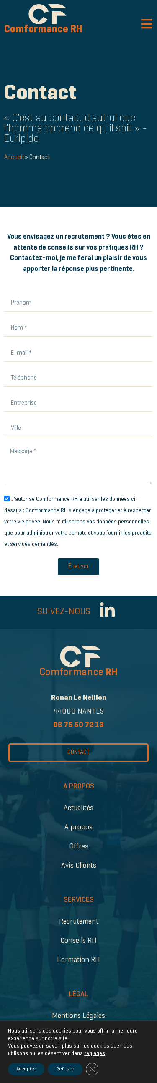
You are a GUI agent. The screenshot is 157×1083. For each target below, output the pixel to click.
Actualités (78, 808)
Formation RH (78, 960)
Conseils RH (78, 940)
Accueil (13, 157)
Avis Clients (78, 865)
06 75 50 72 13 (78, 725)
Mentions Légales (78, 1016)
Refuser (65, 1069)
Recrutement (78, 921)
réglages (94, 1053)
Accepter (26, 1069)
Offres (78, 846)
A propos (78, 827)
